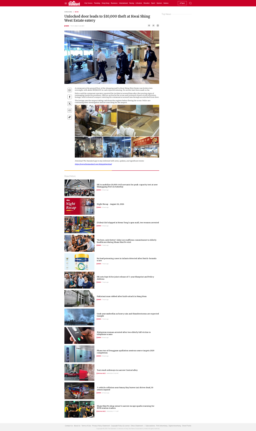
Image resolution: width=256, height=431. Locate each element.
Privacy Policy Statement (101, 426)
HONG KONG (68, 12)
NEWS (77, 12)
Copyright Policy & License (120, 426)
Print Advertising (161, 426)
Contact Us (69, 426)
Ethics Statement (137, 426)
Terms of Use (86, 426)
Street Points (186, 426)
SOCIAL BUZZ (102, 373)
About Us (77, 426)
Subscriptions (150, 426)
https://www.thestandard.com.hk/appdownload (93, 164)
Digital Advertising (175, 426)
